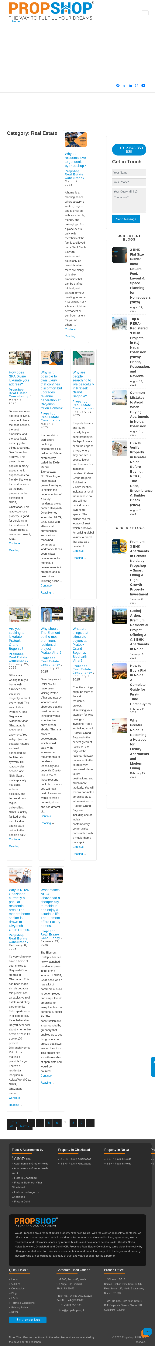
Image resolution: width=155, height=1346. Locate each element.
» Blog (13, 1293)
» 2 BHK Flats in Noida (117, 1158)
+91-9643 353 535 (130, 150)
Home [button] (16, 21)
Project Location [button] (22, 39)
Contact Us (19, 75)
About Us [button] (18, 30)
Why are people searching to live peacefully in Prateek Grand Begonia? (83, 384)
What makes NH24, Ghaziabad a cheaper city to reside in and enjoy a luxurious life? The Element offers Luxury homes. (51, 908)
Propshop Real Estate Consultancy (74, 174)
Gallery (16, 48)
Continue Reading (72, 333)
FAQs (15, 57)
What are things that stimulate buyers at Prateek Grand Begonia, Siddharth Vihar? (80, 644)
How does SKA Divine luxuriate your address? (19, 378)
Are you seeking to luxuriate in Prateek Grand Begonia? (17, 639)
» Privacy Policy (18, 1307)
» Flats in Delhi (21, 1201)
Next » (24, 1126)
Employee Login (29, 1320)
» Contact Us (17, 1288)
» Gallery (14, 1283)
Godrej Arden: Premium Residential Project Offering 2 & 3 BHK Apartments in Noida (139, 630)
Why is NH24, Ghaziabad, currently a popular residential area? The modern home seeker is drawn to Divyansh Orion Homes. (19, 910)
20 (11, 1126)
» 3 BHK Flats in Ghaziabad (74, 1163)
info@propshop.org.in (72, 1310)
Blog (15, 66)
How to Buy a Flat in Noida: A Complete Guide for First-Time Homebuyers (140, 685)
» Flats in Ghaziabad (24, 1177)
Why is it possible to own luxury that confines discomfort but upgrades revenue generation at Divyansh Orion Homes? (52, 390)
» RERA (14, 1312)
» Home (14, 1278)
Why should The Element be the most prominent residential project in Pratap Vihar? (51, 640)
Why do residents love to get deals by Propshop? (75, 160)
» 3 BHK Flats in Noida (117, 1163)
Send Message (126, 219)
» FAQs (13, 1297)
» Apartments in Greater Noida (30, 1163)
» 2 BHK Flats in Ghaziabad (74, 1158)
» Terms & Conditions (22, 1302)
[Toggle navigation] (145, 12)
